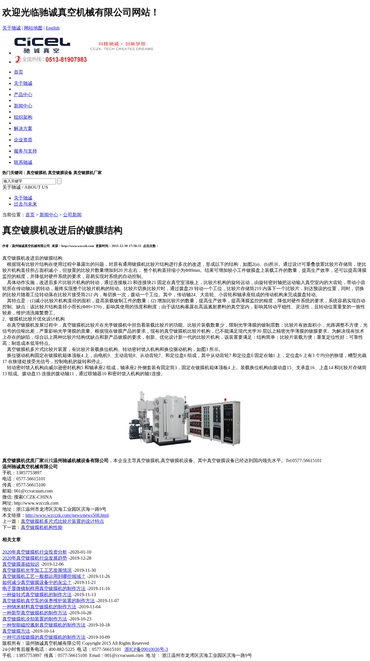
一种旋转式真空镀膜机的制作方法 (37, 594)
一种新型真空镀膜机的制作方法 (34, 612)
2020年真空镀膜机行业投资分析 (34, 552)
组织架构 (23, 117)
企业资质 (23, 139)
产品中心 (23, 94)
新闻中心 (23, 105)
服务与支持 (25, 151)
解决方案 (23, 128)
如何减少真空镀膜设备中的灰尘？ (37, 582)
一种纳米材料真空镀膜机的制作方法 (39, 606)
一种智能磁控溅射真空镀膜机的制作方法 (44, 624)
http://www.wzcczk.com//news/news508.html (67, 515)
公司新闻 (72, 214)
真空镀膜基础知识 (20, 564)
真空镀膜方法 (16, 631)
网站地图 (33, 27)
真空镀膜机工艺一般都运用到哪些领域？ (44, 576)
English (53, 27)
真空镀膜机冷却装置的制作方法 (34, 618)
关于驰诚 (11, 27)
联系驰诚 (23, 162)
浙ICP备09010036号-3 (146, 649)
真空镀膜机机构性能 (41, 527)
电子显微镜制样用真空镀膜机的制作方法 (44, 588)
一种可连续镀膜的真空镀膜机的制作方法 (44, 637)
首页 (18, 71)
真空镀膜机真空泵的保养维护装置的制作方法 (48, 600)
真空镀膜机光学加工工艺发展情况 (37, 570)
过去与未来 (25, 204)
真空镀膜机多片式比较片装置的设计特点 (62, 521)
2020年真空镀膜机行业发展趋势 (34, 558)
